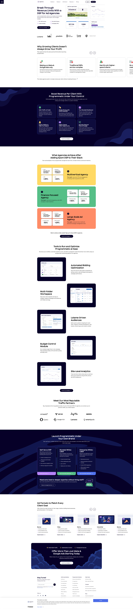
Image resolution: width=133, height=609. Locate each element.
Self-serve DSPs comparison (90, 588)
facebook (38, 595)
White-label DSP (76, 589)
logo (40, 2)
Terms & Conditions (40, 587)
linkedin (43, 595)
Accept (100, 600)
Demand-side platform (77, 579)
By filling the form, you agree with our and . (45, 587)
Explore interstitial (101, 534)
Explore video (60, 534)
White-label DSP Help (89, 581)
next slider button (94, 52)
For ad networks (64, 581)
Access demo (63, 595)
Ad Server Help (88, 579)
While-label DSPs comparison (90, 590)
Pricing (77, 1)
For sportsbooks (64, 587)
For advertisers (63, 583)
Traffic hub (75, 593)
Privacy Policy (50, 586)
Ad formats (63, 589)
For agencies (75, 581)
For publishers (63, 585)
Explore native (80, 534)
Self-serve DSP (75, 587)
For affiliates (75, 585)
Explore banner (40, 534)
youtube (45, 595)
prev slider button (91, 52)
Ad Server (63, 579)
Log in (88, 1)
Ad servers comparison (89, 586)
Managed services (76, 591)
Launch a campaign (76, 595)
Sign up (93, 1)
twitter (40, 595)
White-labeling (63, 591)
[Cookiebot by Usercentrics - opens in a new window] (30, 607)
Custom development (89, 595)
